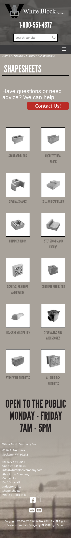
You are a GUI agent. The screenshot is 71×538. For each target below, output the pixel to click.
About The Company (15, 474)
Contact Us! (48, 105)
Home (6, 56)
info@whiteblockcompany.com (22, 470)
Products (17, 56)
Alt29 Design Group (53, 525)
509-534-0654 (17, 466)
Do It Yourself (11, 482)
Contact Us (9, 478)
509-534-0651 (16, 462)
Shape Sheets (11, 490)
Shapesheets (47, 56)
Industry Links (11, 486)
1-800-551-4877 (35, 25)
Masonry (31, 56)
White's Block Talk (14, 495)
